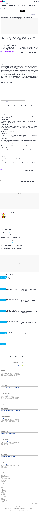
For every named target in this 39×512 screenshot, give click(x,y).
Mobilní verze (23, 362)
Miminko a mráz (13, 395)
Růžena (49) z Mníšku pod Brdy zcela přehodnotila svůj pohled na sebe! (10, 397)
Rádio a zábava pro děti (4, 500)
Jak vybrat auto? (3, 481)
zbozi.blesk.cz (3, 475)
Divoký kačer (8, 433)
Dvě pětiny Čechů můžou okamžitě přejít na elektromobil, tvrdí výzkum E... (10, 404)
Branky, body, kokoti (7, 464)
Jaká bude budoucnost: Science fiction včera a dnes (11, 245)
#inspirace (2, 441)
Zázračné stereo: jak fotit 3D (6, 242)
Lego (1, 488)
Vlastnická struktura (12, 510)
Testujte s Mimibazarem (4, 485)
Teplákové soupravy (3, 491)
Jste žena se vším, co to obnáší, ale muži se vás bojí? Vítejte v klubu (9, 398)
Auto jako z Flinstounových (6, 234)
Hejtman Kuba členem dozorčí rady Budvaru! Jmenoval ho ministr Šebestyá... (10, 374)
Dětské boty (2, 492)
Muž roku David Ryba (3, 466)
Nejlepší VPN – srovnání (17, 410)
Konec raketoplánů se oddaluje (7, 240)
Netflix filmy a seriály (13, 433)
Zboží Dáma (2, 474)
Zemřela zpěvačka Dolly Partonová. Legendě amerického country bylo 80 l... (10, 375)
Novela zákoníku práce (9, 418)
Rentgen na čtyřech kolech (6, 229)
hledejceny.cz (2, 471)
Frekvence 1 (2, 501)
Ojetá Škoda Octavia (3, 480)
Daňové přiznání (3, 418)
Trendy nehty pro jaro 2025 (9, 387)
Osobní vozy (2, 473)
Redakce (20, 506)
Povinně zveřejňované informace (33, 510)
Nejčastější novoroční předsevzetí (6, 395)
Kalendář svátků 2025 (9, 372)
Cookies (3, 510)
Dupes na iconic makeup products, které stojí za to (7, 443)
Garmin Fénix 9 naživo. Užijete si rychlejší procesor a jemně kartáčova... (10, 413)
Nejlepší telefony (10, 410)
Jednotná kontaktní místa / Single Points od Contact (22, 510)
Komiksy (9, 456)
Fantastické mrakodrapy (27, 181)
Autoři (12, 357)
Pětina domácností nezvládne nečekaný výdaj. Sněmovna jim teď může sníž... (10, 373)
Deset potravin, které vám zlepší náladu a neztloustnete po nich (9, 450)
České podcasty (3, 499)
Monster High (2, 486)
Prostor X (2, 464)
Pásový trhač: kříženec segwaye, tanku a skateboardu (11, 248)
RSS (22, 506)
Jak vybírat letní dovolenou (20, 395)
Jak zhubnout (3, 387)
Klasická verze (16, 362)
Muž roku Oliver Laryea (4, 467)
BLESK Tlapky (3, 433)
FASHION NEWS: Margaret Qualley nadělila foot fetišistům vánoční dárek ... (10, 442)
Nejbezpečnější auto (5, 232)
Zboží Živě (2, 472)
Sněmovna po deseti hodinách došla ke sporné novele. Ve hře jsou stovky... (10, 420)
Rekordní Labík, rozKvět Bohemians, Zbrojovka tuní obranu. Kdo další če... (10, 465)
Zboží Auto (2, 479)
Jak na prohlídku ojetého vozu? (5, 476)
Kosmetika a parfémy (3, 490)
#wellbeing (6, 441)
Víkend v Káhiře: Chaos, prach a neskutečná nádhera (7, 436)
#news (9, 441)
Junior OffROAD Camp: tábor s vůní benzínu (10, 250)
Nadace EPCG (16, 418)
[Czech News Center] (21, 365)
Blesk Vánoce (3, 372)
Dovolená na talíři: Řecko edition (5, 444)
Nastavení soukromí (7, 510)
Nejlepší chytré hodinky (4, 410)
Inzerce (26, 357)
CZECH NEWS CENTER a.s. (13, 508)
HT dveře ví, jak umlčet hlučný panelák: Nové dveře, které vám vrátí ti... (10, 390)
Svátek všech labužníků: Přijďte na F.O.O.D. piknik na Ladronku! (9, 427)
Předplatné (19, 357)
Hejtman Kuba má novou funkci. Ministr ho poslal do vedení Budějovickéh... (10, 421)
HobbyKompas (3, 477)
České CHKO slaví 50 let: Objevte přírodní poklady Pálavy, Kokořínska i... (10, 459)
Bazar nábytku (3, 494)
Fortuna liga (12, 464)
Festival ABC (13, 456)
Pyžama (2, 489)
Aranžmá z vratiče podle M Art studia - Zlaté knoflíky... (7, 396)
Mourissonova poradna (4, 456)
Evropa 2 (2, 502)
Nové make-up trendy (17, 387)
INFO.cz (14, 372)
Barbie (2, 487)
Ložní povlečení (3, 493)
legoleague (3, 223)
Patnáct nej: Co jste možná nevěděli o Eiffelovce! (10, 237)
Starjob (2, 498)
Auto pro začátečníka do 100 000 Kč (5, 478)
